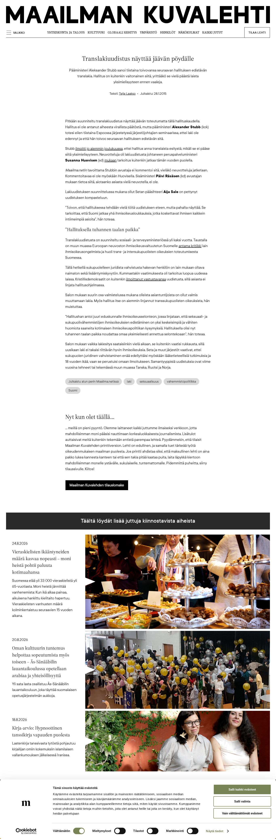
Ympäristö (148, 32)
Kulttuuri (96, 32)
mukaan (110, 160)
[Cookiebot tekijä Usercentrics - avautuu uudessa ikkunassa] (26, 831)
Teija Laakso (127, 93)
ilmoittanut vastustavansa (146, 279)
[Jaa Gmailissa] (131, 111)
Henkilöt (167, 32)
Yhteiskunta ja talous (66, 32)
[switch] (120, 831)
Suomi (72, 390)
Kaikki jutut (212, 32)
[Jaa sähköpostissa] (157, 111)
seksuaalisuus (149, 381)
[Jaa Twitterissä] (119, 111)
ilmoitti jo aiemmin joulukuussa (99, 148)
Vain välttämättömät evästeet (242, 813)
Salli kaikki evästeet (242, 789)
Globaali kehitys (122, 32)
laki (129, 381)
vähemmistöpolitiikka (181, 381)
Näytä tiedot (214, 831)
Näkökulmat (188, 32)
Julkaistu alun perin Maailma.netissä (93, 381)
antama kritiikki (190, 245)
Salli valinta (242, 801)
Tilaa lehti (257, 33)
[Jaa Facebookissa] (144, 111)
